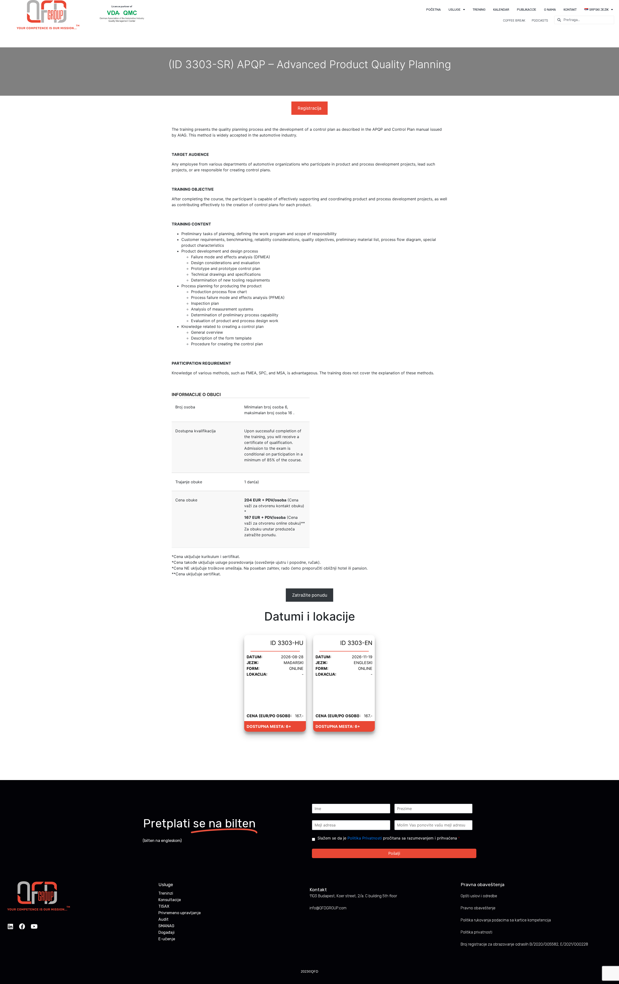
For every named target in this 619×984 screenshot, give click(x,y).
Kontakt (570, 9)
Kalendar (501, 9)
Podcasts (540, 20)
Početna (433, 9)
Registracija (309, 108)
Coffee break (514, 20)
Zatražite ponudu (309, 595)
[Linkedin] (10, 926)
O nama (550, 9)
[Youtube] (34, 926)
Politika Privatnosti (364, 838)
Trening (479, 9)
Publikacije (526, 9)
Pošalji (394, 853)
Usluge (455, 9)
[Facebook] (22, 926)
